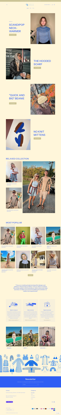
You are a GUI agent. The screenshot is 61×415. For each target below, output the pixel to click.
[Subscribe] (37, 384)
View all (30, 275)
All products (33, 395)
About (32, 394)
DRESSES (9, 348)
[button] (7, 5)
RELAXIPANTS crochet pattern (12, 183)
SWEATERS (42, 348)
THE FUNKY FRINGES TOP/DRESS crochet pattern (37, 270)
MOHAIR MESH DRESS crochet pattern (52, 246)
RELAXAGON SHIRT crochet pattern (12, 210)
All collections (33, 397)
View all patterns (47, 320)
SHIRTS (25, 348)
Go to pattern (12, 34)
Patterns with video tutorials (30, 320)
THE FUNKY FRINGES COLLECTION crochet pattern (7, 270)
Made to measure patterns (13, 320)
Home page (32, 392)
